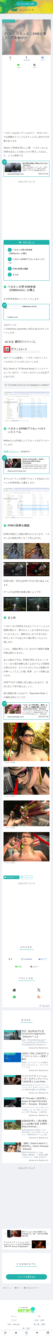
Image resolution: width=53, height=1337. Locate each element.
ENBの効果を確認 (20, 269)
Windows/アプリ (13, 877)
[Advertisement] (26, 100)
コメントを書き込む (26, 1277)
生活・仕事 (39, 1320)
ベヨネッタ (28, 877)
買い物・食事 (39, 1324)
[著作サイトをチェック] (14, 990)
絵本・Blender (14, 1324)
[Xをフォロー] (39, 990)
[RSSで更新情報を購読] (39, 997)
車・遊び (26, 1328)
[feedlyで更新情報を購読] (14, 997)
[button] (34, 66)
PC (39, 1316)
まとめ (15, 274)
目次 (25, 242)
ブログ (14, 1320)
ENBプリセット (11, 451)
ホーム (14, 1316)
